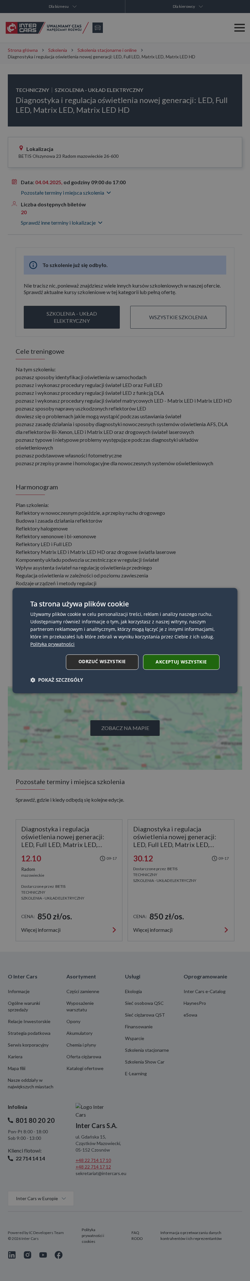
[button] (56, 679)
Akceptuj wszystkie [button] (181, 662)
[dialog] (124, 640)
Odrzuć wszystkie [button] (102, 661)
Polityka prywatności (52, 644)
